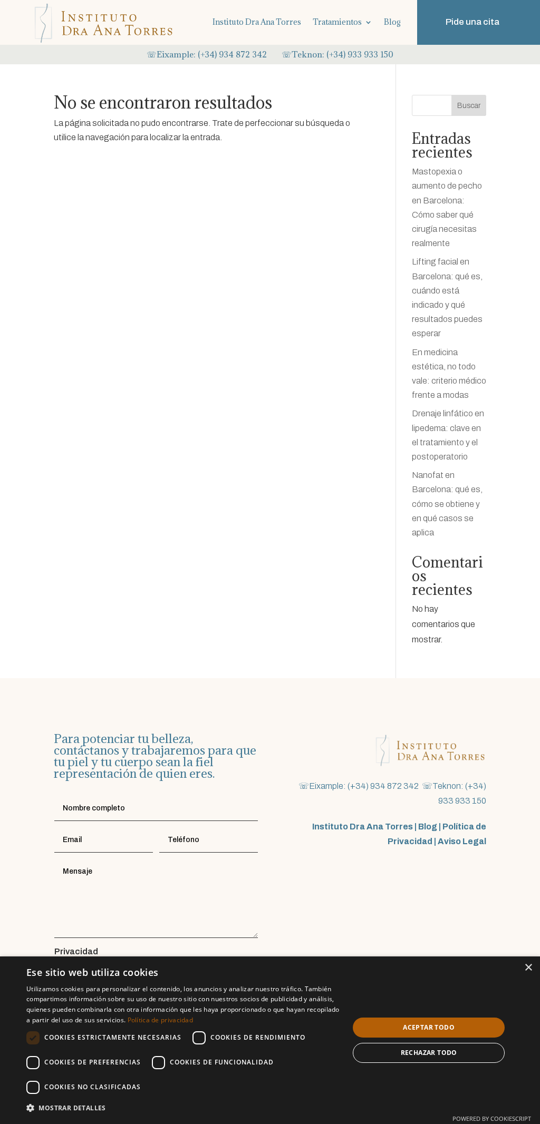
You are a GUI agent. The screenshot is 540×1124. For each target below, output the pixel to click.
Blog (392, 22)
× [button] (528, 968)
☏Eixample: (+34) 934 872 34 (204, 54)
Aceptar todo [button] (429, 1027)
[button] (183, 1108)
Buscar (468, 106)
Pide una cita (472, 22)
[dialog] (270, 1040)
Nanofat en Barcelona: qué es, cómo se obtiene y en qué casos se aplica (447, 504)
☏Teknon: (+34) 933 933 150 (337, 54)
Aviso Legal (462, 841)
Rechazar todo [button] (429, 1052)
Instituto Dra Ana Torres (257, 22)
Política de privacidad (161, 1019)
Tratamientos (337, 22)
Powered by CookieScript (491, 1118)
